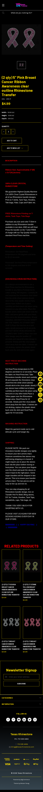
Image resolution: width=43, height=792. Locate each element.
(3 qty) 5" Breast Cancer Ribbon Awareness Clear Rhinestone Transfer (10, 645)
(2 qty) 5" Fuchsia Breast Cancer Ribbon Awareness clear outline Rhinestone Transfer (10, 590)
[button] (21, 160)
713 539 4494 (22, 744)
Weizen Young (24, 783)
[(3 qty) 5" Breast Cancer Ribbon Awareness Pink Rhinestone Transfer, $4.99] (32, 622)
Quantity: (5, 126)
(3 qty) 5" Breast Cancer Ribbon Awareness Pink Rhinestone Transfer (32, 645)
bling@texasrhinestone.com (22, 747)
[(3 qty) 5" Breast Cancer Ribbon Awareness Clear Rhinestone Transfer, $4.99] (11, 622)
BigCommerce (25, 779)
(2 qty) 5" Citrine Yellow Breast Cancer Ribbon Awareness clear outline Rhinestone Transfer (31, 591)
